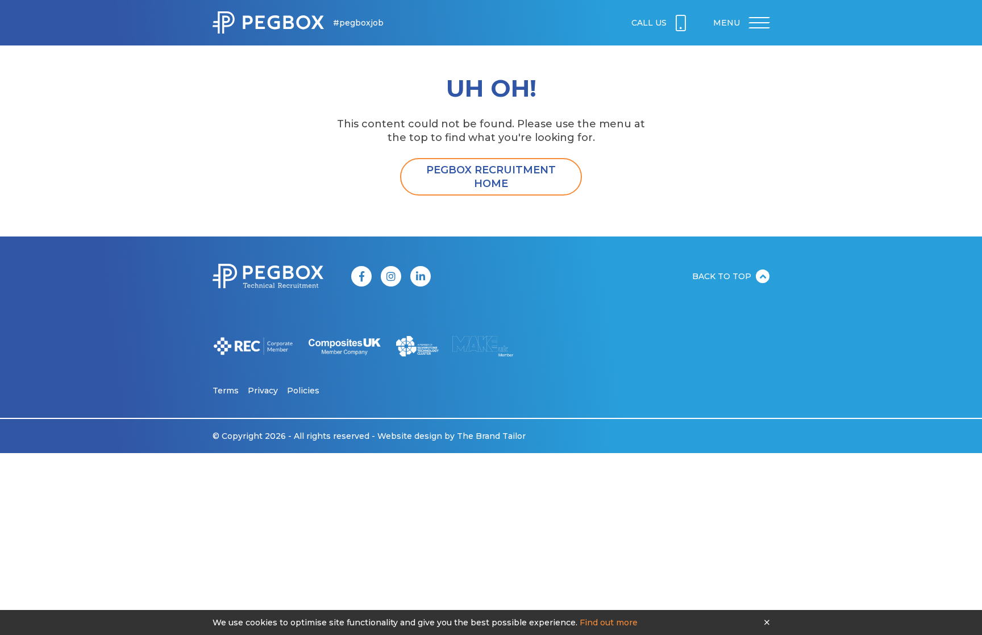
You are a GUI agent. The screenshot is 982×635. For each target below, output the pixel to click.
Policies (303, 390)
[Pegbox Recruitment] (268, 22)
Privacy (263, 390)
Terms (226, 390)
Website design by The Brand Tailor (451, 436)
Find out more (609, 622)
